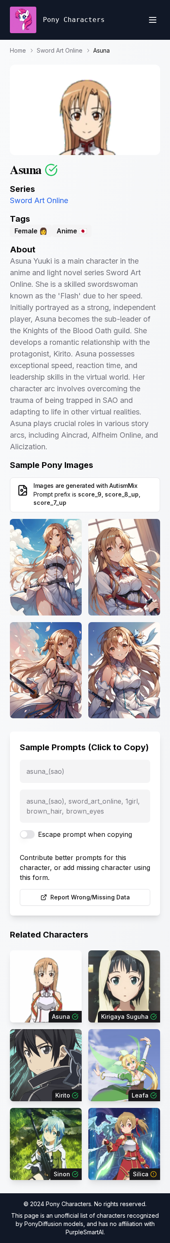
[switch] (27, 834)
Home (18, 50)
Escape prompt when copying (85, 834)
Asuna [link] (101, 50)
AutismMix (123, 485)
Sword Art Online (60, 50)
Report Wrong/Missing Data (90, 897)
